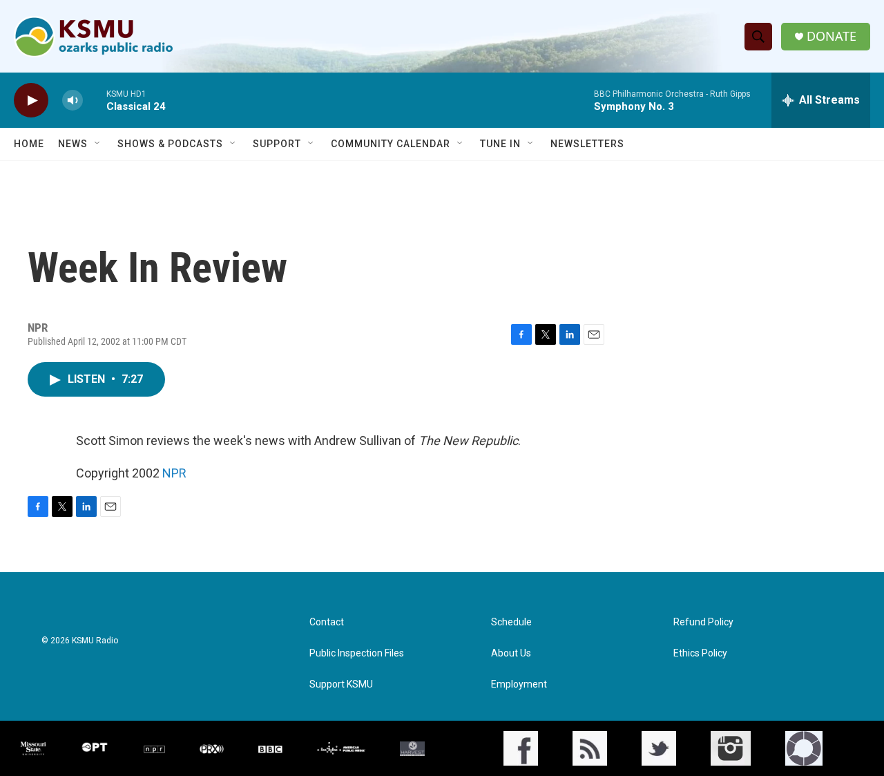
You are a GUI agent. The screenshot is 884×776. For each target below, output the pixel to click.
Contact (326, 622)
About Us (511, 653)
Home (29, 143)
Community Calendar (390, 143)
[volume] (72, 100)
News (73, 143)
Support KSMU (341, 684)
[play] (31, 100)
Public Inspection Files (356, 653)
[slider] (95, 100)
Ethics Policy (700, 653)
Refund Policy (703, 622)
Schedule (511, 622)
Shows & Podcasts (170, 143)
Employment (519, 684)
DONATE (831, 36)
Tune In (500, 143)
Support (277, 143)
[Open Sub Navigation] (98, 143)
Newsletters (587, 143)
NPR (174, 473)
